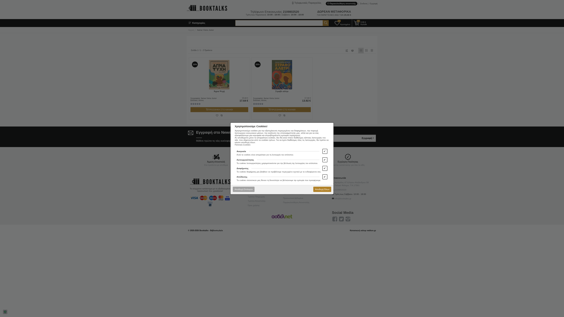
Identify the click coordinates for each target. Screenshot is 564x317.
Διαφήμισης (243, 168)
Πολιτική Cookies (242, 145)
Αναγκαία (241, 151)
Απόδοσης (242, 177)
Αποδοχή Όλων (322, 189)
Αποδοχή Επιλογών (244, 189)
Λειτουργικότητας (245, 160)
